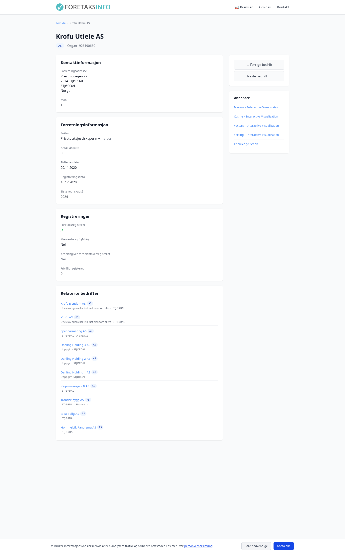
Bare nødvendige (256, 546)
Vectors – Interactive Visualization (256, 125)
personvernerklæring (198, 546)
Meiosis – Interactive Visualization (256, 107)
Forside (61, 23)
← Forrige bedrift (259, 64)
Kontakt (283, 7)
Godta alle (283, 546)
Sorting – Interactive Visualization (256, 135)
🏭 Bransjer (244, 7)
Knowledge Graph (246, 144)
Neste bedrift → (259, 76)
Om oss (265, 7)
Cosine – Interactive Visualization (256, 116)
